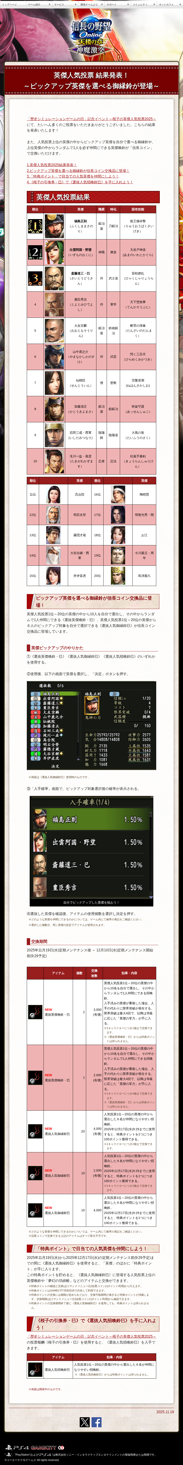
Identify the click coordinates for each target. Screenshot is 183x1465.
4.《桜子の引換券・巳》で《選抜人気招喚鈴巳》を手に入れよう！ (80, 182)
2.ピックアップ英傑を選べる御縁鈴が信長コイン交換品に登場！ (78, 171)
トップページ (9, 4)
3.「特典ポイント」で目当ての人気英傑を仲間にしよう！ (73, 176)
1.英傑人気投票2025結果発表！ (52, 165)
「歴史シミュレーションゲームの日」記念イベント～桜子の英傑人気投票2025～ (91, 119)
